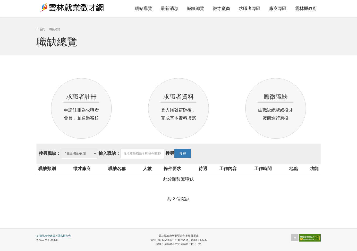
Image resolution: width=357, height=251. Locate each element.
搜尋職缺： (50, 153)
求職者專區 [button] (250, 8)
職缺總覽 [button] (195, 8)
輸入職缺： (109, 153)
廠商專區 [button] (278, 8)
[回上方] (295, 237)
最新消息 (169, 8)
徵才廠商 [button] (221, 8)
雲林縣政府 (306, 8)
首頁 (42, 29)
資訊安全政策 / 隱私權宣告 (55, 235)
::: (113, 3)
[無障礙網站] (310, 237)
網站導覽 (143, 8)
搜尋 (170, 153)
